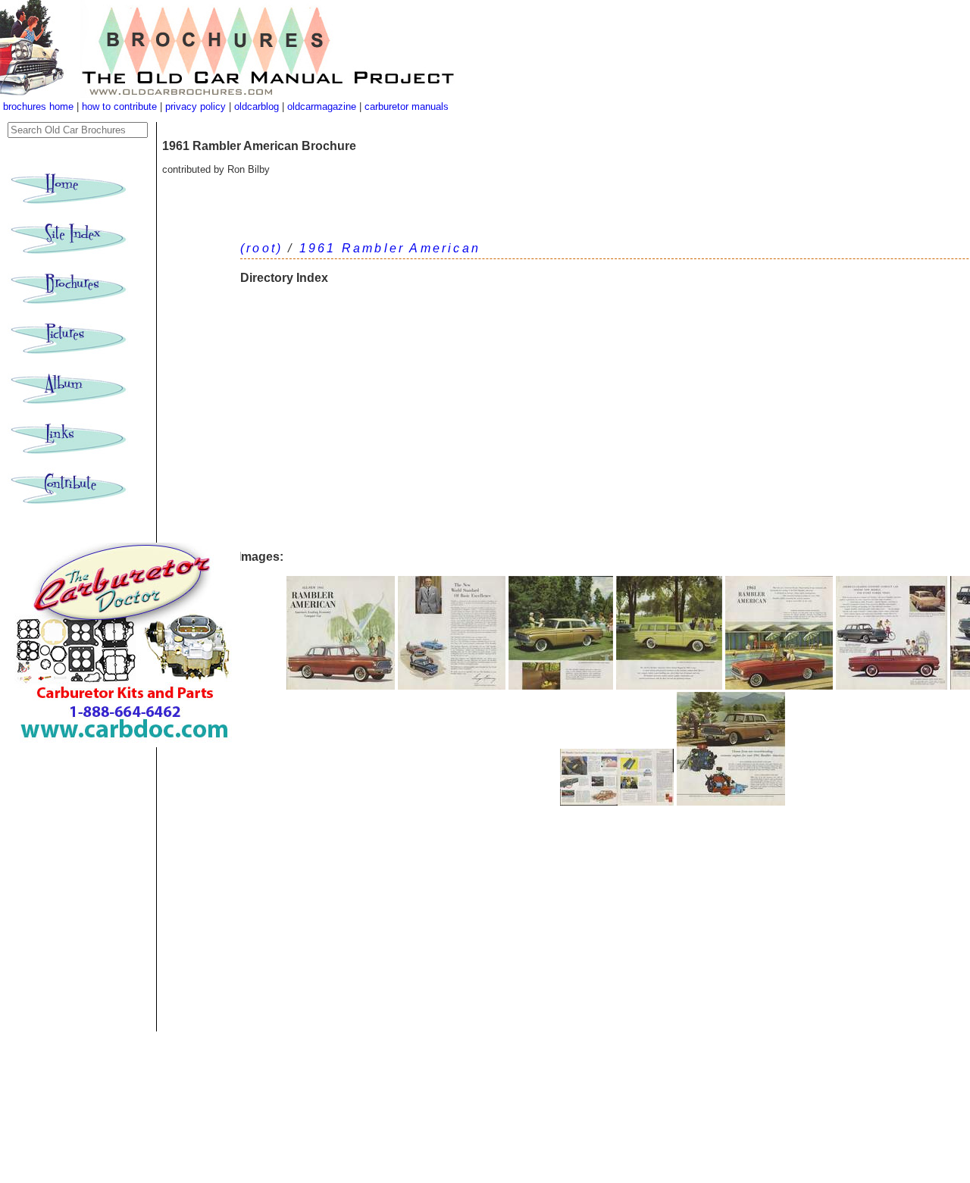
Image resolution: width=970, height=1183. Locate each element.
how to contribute (119, 106)
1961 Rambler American (389, 248)
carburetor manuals (405, 106)
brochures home (38, 106)
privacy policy (197, 106)
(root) (261, 248)
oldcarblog (256, 106)
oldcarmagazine (323, 106)
